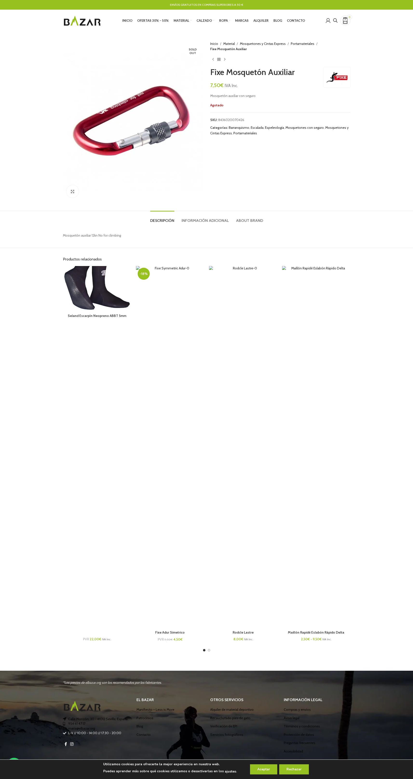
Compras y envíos (297, 709)
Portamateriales (302, 43)
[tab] (162, 218)
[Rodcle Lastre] (243, 447)
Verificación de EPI (223, 726)
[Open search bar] (335, 20)
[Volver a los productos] (219, 59)
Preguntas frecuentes (299, 743)
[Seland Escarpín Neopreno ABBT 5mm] (97, 288)
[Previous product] (213, 59)
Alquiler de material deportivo (232, 709)
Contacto (143, 734)
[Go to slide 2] (209, 650)
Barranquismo (239, 127)
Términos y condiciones (302, 726)
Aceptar (263, 769)
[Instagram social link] (72, 744)
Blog (139, 726)
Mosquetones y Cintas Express (263, 43)
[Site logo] (82, 20)
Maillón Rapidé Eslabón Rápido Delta (316, 632)
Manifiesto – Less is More (155, 709)
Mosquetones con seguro (304, 127)
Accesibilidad (293, 751)
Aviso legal (291, 718)
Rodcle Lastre (243, 632)
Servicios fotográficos (226, 734)
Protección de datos (299, 734)
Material (229, 43)
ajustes (230, 771)
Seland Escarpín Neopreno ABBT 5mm (97, 316)
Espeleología (274, 127)
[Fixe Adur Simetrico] (170, 447)
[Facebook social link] (66, 744)
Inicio (214, 43)
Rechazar (294, 769)
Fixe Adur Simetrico (170, 632)
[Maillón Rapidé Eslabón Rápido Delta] (316, 447)
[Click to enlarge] (73, 191)
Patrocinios (144, 718)
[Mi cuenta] (328, 20)
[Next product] (225, 59)
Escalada (257, 127)
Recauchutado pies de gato (230, 718)
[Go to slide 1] (204, 650)
